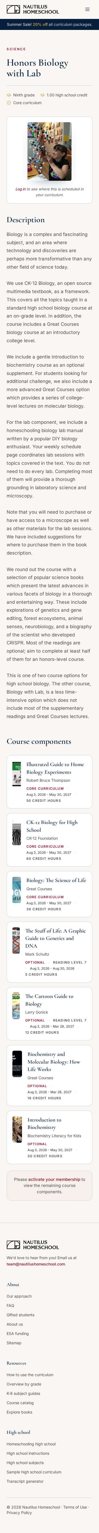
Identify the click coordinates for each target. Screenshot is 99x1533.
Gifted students (20, 1314)
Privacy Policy (19, 1512)
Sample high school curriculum (34, 1472)
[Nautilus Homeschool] (33, 9)
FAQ (10, 1305)
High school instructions (28, 1453)
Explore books (19, 1412)
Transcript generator (25, 1481)
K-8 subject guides (23, 1393)
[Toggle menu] (87, 9)
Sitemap (14, 1342)
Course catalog (20, 1402)
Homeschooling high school (31, 1444)
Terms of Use (75, 1507)
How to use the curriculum (30, 1374)
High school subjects (25, 1462)
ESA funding (18, 1333)
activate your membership (54, 1179)
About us (15, 1324)
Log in (20, 189)
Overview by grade (24, 1384)
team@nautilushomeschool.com (36, 1264)
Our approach (19, 1296)
